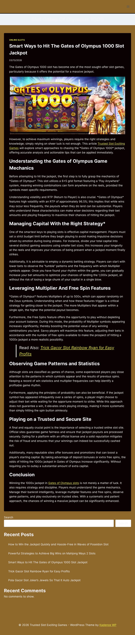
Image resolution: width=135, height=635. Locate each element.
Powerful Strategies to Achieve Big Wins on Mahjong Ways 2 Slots (51, 553)
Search (8, 517)
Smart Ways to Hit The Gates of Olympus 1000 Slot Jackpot (47, 562)
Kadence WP (107, 625)
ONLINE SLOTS (17, 40)
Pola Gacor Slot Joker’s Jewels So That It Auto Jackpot (44, 580)
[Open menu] (128, 6)
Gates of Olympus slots (63, 483)
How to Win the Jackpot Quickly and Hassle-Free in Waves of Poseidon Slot (58, 544)
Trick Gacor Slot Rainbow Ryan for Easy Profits (39, 571)
